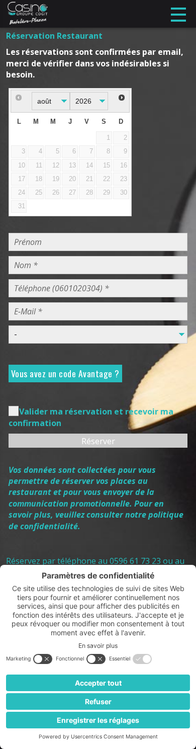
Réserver (98, 441)
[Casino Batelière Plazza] (27, 13)
